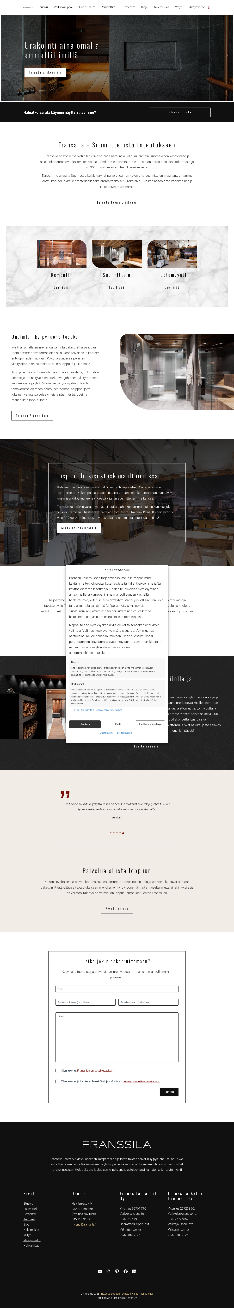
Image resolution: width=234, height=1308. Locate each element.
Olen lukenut (87, 1070)
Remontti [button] (107, 7)
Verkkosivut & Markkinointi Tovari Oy (117, 1297)
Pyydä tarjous (117, 909)
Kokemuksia (161, 7)
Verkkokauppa (63, 7)
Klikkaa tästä (180, 112)
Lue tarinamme (146, 746)
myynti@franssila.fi (84, 1224)
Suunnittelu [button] (85, 7)
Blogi (144, 7)
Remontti (29, 1214)
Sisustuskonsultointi (79, 528)
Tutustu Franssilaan (32, 416)
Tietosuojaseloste (110, 1293)
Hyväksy (85, 724)
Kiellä (118, 724)
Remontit (61, 274)
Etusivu (43, 7)
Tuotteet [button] (126, 7)
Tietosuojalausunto (123, 733)
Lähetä (169, 1092)
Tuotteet (29, 1219)
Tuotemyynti (172, 274)
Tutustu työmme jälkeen (117, 202)
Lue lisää (61, 287)
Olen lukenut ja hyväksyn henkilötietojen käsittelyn (110, 1081)
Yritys (178, 7)
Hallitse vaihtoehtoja (150, 724)
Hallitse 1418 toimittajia (83, 710)
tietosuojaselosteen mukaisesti (141, 1081)
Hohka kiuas (31, 1245)
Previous (6, 55)
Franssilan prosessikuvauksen (95, 1070)
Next (227, 55)
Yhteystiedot (196, 7)
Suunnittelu (117, 274)
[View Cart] (209, 7)
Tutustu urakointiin (45, 72)
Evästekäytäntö (107, 733)
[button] (111, 833)
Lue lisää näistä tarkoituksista (109, 710)
